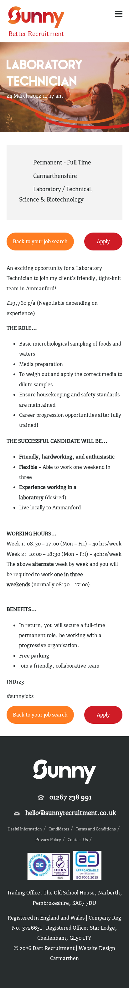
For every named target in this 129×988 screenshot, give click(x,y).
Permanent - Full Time (62, 162)
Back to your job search (40, 241)
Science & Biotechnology (51, 199)
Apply (103, 241)
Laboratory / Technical (62, 189)
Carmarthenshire (55, 176)
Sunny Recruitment (35, 18)
